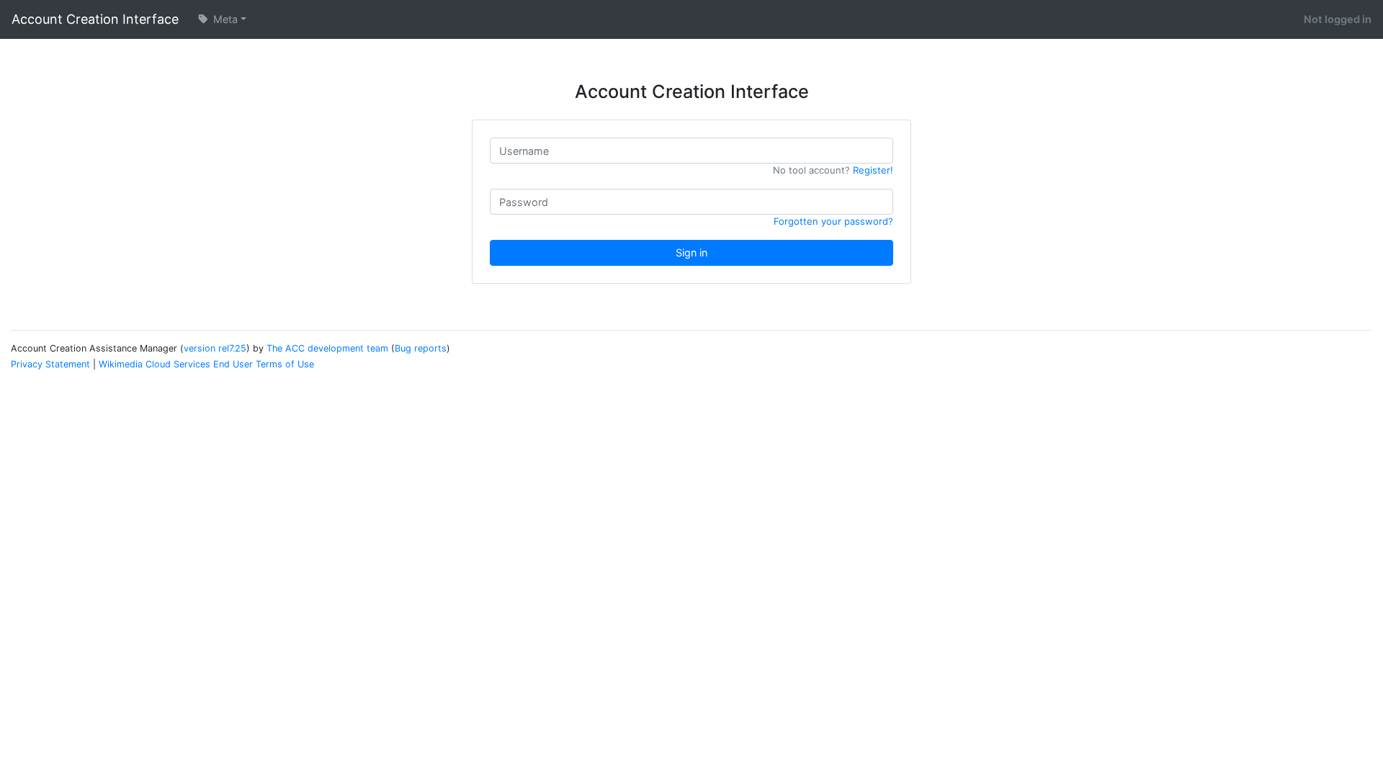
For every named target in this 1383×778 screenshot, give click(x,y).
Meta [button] (224, 19)
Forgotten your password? (833, 221)
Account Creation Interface (95, 19)
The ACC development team (327, 348)
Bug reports (421, 348)
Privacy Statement (50, 364)
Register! (873, 170)
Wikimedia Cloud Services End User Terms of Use (206, 364)
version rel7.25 (215, 348)
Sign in (691, 252)
